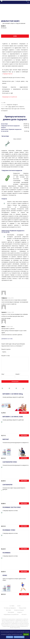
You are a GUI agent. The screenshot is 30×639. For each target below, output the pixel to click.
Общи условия (22, 608)
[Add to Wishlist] (27, 395)
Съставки (11, 605)
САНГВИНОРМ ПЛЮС (10, 462)
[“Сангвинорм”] (9, 388)
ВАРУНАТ (6, 439)
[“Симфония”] (23, 388)
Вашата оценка (5, 349)
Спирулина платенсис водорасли (10, 125)
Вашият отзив (5, 355)
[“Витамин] (2, 388)
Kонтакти (24, 614)
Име (3, 374)
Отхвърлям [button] (9, 637)
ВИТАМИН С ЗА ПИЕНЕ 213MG (13, 416)
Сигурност (19, 612)
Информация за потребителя (9, 97)
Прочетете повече (19, 637)
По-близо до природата (10, 608)
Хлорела (3, 127)
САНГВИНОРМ (7, 484)
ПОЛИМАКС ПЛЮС (9, 530)
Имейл (18, 374)
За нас (19, 605)
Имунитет (21, 106)
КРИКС (5, 575)
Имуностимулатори (6, 108)
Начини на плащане (19, 610)
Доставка (8, 610)
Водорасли (9, 104)
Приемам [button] (26, 634)
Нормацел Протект (8, 73)
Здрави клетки (15, 106)
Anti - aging (8, 106)
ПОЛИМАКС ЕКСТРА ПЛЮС (12, 507)
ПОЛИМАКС (7, 553)
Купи (15, 36)
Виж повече (24, 412)
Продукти (15, 104)
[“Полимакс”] (16, 388)
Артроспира (4, 124)
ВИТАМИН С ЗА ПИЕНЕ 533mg (13, 394)
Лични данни (11, 612)
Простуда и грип (15, 108)
